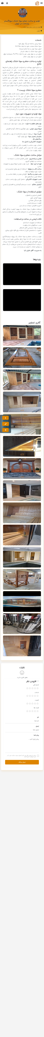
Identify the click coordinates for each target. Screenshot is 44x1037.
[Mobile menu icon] (41, 3)
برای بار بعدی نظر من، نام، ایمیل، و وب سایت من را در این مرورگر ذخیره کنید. (21, 756)
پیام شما (36, 735)
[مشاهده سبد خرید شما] (2, 3)
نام (38, 717)
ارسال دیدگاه (22, 762)
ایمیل (37, 726)
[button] (5, 418)
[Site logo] (36, 3)
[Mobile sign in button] (7, 3)
